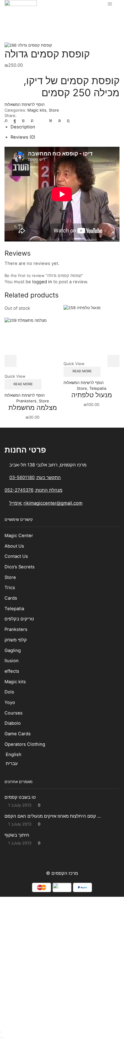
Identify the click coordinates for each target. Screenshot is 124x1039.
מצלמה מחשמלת (32, 407)
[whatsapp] (59, 120)
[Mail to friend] (41, 120)
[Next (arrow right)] (3, 1037)
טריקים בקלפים (19, 619)
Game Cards (18, 733)
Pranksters (26, 400)
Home (42, 17)
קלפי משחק (16, 640)
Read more (23, 384)
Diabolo (13, 723)
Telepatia (97, 388)
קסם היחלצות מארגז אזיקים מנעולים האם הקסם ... (53, 816)
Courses (14, 713)
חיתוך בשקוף (17, 835)
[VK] (23, 120)
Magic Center (19, 535)
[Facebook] (15, 120)
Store (58, 17)
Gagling (13, 650)
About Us (14, 546)
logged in (42, 281)
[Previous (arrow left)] (0, 1037)
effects (12, 671)
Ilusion (12, 660)
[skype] (67, 120)
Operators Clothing (25, 744)
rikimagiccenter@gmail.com (52, 503)
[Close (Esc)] (0, 1032)
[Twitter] (8, 120)
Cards (11, 598)
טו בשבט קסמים (20, 797)
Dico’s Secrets (20, 567)
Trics (10, 587)
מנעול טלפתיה (91, 395)
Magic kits (77, 17)
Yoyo (10, 702)
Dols (9, 692)
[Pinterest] (32, 120)
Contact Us (16, 556)
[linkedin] (50, 120)
